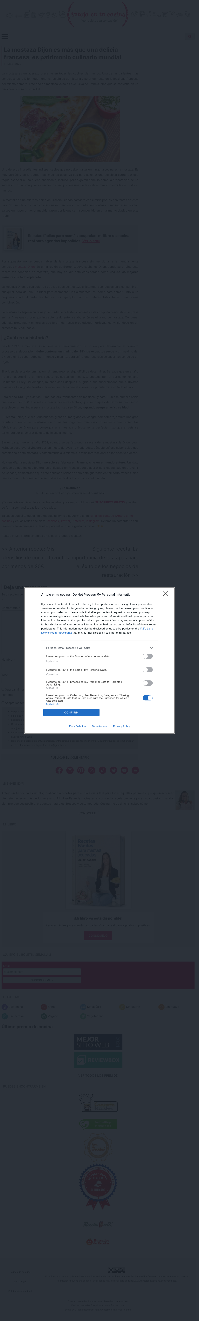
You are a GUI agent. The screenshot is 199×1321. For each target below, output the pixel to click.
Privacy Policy (121, 726)
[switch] (148, 656)
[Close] (166, 595)
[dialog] (99, 660)
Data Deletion (77, 726)
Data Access (99, 726)
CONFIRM (71, 712)
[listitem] (99, 648)
